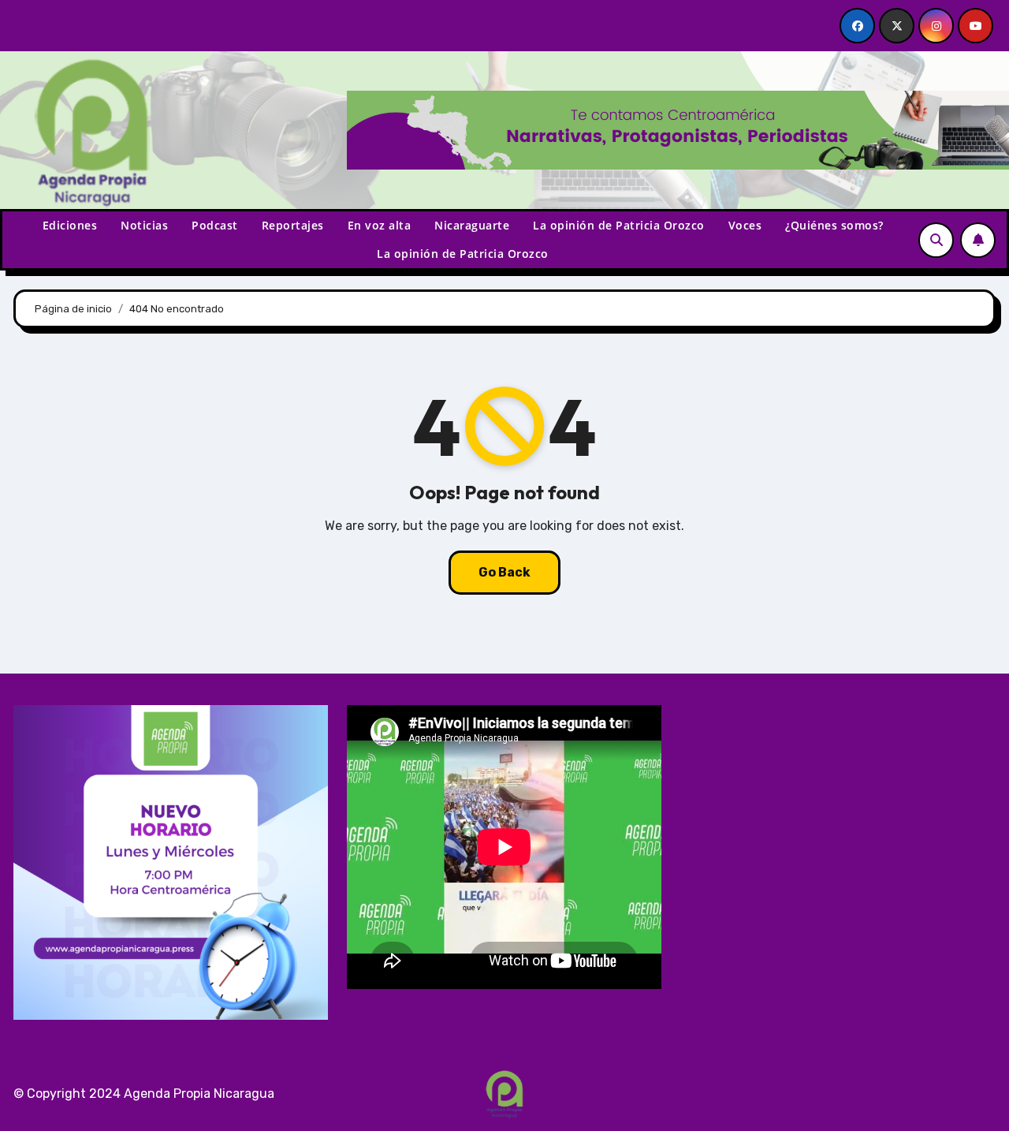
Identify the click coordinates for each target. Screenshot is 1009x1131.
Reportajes (293, 225)
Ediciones (70, 225)
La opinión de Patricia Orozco (619, 225)
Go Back (504, 572)
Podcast (215, 225)
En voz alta (379, 225)
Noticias (144, 225)
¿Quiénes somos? (834, 225)
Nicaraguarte (471, 225)
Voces (745, 225)
